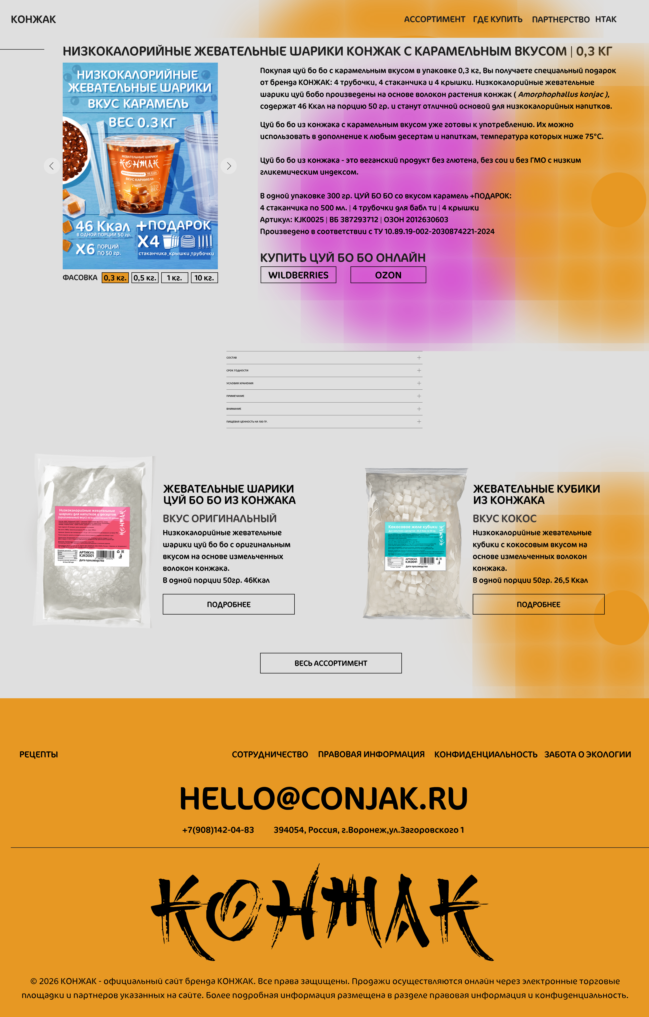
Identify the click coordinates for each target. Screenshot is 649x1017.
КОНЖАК (33, 18)
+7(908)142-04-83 (218, 829)
